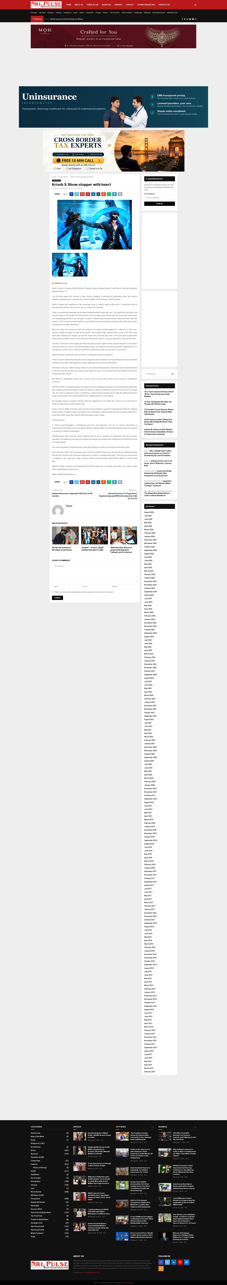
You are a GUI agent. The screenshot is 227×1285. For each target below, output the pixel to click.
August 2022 (149, 678)
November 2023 (150, 626)
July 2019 (148, 806)
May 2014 (148, 1020)
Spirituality (35, 1206)
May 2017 (148, 896)
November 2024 (150, 585)
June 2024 (148, 602)
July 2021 (148, 723)
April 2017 (148, 899)
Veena (56, 188)
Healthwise (35, 1174)
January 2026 (149, 536)
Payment (118, 5)
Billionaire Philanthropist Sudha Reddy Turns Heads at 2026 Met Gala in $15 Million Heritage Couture (99, 1180)
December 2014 (150, 996)
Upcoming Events (37, 1226)
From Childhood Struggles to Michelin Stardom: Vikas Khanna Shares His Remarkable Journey (141, 1220)
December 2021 (150, 706)
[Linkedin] (187, 19)
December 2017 (150, 871)
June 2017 (148, 892)
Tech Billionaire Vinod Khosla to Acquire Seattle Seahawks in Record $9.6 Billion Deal (184, 1201)
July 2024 (148, 598)
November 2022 (150, 668)
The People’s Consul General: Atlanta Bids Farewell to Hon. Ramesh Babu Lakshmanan (158, 412)
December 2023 (150, 623)
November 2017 (150, 875)
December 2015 (150, 954)
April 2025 (148, 567)
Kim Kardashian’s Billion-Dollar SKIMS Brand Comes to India (99, 1135)
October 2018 (149, 837)
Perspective (164, 5)
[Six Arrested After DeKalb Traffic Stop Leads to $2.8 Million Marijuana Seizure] (122, 1236)
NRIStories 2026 (172, 12)
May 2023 (148, 647)
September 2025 (150, 550)
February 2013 (149, 1072)
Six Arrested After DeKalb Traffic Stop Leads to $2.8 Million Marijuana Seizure (141, 1235)
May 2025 (148, 564)
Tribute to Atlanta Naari (39, 1219)
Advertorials (35, 1133)
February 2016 (149, 947)
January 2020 (149, 785)
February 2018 (149, 864)
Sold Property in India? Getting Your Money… (67, 19)
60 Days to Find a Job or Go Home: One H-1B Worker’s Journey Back (158, 463)
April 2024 (148, 609)
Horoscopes (36, 1178)
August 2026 (149, 512)
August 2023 (149, 637)
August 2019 (149, 802)
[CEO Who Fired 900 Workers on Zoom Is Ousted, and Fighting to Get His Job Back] (164, 1136)
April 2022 (148, 692)
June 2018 (148, 851)
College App (138, 12)
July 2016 (148, 930)
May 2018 (148, 854)
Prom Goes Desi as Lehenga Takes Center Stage (99, 1164)
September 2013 (150, 1047)
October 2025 (149, 547)
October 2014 (149, 1003)
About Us (79, 5)
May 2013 (148, 1061)
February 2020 (149, 782)
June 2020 (148, 768)
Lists (32, 1188)
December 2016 (150, 913)
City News (34, 12)
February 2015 (149, 989)
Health (81, 12)
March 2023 (148, 654)
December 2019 (150, 789)
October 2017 (149, 878)
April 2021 (148, 733)
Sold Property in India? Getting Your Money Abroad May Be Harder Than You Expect (158, 422)
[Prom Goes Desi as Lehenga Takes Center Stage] (79, 1166)
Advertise (106, 5)
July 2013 (148, 1054)
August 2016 (149, 927)
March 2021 (148, 737)
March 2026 (148, 530)
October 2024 (149, 588)
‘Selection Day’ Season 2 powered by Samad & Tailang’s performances (121, 549)
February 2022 (149, 699)
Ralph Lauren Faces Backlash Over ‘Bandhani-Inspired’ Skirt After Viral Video (99, 1196)
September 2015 (150, 965)
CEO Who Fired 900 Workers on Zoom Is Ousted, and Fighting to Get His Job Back (184, 1136)
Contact (130, 5)
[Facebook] (182, 19)
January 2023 (149, 661)
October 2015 (149, 961)
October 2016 (149, 920)
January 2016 (149, 951)
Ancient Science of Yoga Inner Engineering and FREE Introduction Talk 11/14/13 (118, 496)
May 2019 (148, 813)
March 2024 (148, 612)
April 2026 (148, 526)
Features (59, 12)
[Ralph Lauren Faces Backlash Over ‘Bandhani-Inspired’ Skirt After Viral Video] (79, 1196)
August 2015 (149, 968)
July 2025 (148, 557)
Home (68, 5)
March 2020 (148, 778)
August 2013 (149, 1051)
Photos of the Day (40, 1168)
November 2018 (150, 833)
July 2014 (148, 1013)
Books (75, 12)
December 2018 (150, 830)
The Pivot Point (115, 12)
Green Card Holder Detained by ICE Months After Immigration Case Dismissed (158, 473)
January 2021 (149, 744)
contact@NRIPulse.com (91, 1272)
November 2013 (150, 1041)
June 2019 (148, 809)
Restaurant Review (159, 12)
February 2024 (149, 616)
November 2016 (150, 916)
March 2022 (148, 695)
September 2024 (150, 592)
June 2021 (148, 726)
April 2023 (148, 650)
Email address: (149, 194)
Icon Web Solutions (127, 1282)
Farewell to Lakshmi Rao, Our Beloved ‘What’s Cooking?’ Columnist (158, 483)
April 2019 (148, 816)
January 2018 (149, 868)
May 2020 (148, 771)
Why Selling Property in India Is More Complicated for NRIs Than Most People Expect (184, 1152)
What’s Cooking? (127, 12)
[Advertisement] (113, 67)
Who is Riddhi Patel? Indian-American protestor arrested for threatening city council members (158, 453)
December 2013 (150, 1037)
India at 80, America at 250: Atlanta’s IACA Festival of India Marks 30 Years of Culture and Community (158, 432)
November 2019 (150, 792)
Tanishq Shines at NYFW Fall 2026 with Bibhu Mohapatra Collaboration (99, 1211)
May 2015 (148, 978)
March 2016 (148, 944)
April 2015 (148, 982)
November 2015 (150, 958)
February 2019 (149, 823)
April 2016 (148, 940)
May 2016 (148, 937)
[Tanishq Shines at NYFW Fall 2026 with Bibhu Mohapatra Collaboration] (79, 1212)
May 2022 (148, 688)
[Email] (193, 19)
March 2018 (148, 861)
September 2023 (150, 633)
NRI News (42, 12)
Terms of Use (92, 5)
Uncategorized (36, 1223)
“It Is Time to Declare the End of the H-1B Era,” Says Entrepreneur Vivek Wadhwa (159, 394)
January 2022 (149, 702)
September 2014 (150, 1006)
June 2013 (148, 1058)
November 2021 (150, 709)
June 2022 (148, 685)
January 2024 (149, 619)
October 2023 (149, 630)
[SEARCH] (172, 374)
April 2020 (148, 775)
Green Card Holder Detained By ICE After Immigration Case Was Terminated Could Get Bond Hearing (140, 1186)
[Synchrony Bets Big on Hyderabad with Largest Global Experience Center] (164, 1187)
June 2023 (148, 643)
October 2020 (149, 754)
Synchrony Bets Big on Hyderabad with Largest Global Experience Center (184, 1186)
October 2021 (149, 713)
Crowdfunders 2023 (146, 5)
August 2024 (149, 595)
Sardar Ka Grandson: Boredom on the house (62, 548)
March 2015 (148, 985)
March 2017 (148, 902)
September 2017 (150, 882)
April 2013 (148, 1065)
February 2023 (149, 657)
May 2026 (148, 523)
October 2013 (149, 1044)
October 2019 (149, 795)
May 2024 (148, 605)
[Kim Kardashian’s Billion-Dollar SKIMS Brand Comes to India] (79, 1136)
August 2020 (149, 761)
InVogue (98, 12)
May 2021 (148, 730)
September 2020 (150, 757)
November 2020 (150, 751)
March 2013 (148, 1068)
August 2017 (149, 885)
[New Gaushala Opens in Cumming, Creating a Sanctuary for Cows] (122, 1171)
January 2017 (149, 909)
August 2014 (149, 1010)
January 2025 (149, 578)
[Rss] (195, 19)
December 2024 (150, 581)
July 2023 (148, 640)
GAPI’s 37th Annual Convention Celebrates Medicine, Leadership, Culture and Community (140, 1203)
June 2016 (148, 934)
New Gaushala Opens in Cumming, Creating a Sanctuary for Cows (140, 1170)
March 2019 (148, 820)
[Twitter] (185, 19)
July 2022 (148, 681)
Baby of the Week (37, 1136)
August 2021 (149, 719)
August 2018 (149, 844)
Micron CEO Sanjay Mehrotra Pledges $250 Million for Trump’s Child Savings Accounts (183, 1236)
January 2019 (149, 826)
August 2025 (149, 554)
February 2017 (149, 906)
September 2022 (150, 675)
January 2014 (149, 1034)
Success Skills (36, 1209)
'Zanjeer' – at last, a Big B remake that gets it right (92, 548)
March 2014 (148, 1027)
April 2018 (148, 858)
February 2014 (149, 1030)
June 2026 (148, 519)
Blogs (33, 1140)
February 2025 (149, 574)
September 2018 (150, 840)
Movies (105, 12)
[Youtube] (190, 19)
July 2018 (148, 847)
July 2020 (148, 764)
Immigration (90, 12)
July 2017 (148, 889)
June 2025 (148, 561)
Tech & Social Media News (41, 1212)
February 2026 (149, 533)
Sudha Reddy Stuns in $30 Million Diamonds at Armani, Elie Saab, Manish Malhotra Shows (99, 1150)
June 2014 (148, 1016)
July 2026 (148, 516)
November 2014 (150, 999)
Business (51, 12)
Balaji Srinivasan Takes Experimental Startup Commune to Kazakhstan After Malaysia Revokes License (183, 1170)
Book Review (36, 1147)
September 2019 (150, 799)
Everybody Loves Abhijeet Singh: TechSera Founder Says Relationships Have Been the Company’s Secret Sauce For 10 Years (184, 1219)
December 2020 (150, 747)
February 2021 (149, 740)
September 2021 (150, 716)
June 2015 (148, 975)
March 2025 (148, 571)
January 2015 (149, 992)
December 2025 (150, 540)
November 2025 (150, 543)
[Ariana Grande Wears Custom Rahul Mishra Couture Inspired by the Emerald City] (79, 1227)
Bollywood (147, 12)
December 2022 (150, 664)
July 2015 (148, 972)
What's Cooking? (37, 1233)
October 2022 (149, 671)
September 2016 (150, 923)
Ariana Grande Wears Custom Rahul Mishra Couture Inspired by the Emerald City (98, 1227)
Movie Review (56, 180)
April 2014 (148, 1023)
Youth (33, 1237)
